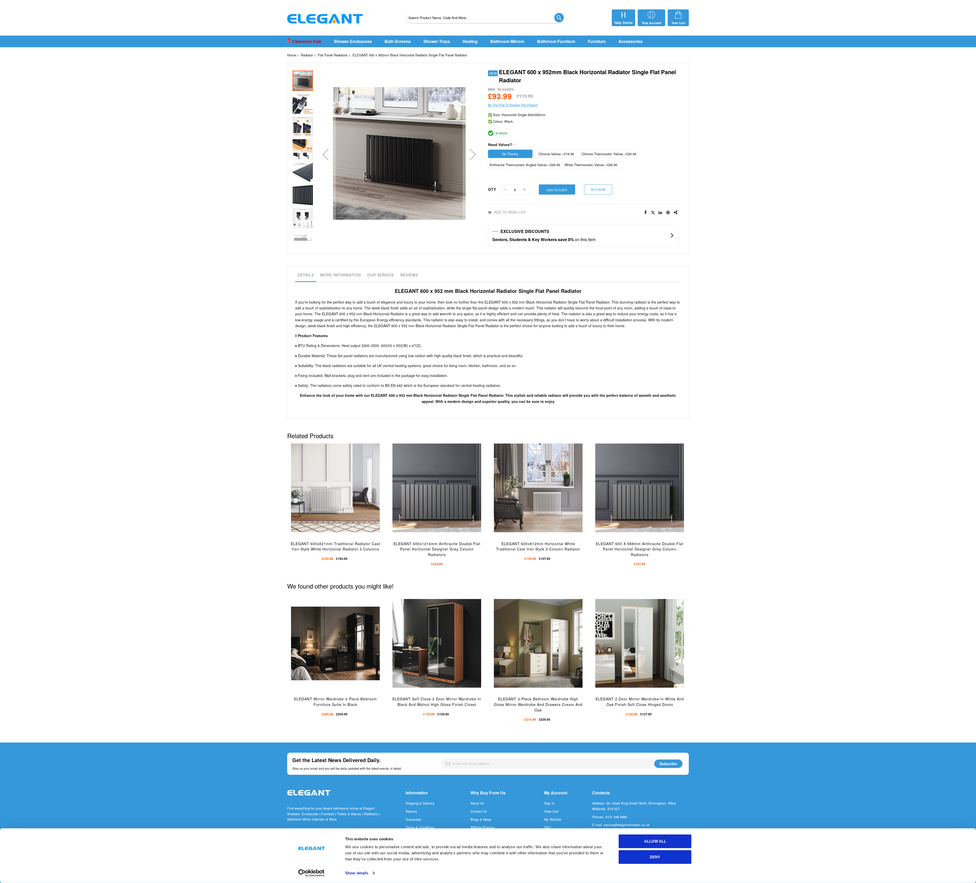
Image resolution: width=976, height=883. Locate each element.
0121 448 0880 (616, 816)
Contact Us (478, 811)
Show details (356, 873)
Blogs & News (480, 819)
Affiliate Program (482, 827)
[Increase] (524, 190)
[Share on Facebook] (645, 212)
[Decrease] (505, 190)
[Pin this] (668, 212)
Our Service (380, 274)
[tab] (305, 276)
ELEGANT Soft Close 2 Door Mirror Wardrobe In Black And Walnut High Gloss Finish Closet (436, 701)
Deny (655, 857)
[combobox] (485, 17)
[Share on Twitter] (652, 212)
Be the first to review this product (513, 105)
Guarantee (413, 819)
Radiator (307, 55)
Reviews (409, 274)
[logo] (308, 798)
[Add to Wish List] (340, 495)
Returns (411, 811)
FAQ (547, 827)
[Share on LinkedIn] (660, 212)
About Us (477, 803)
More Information (340, 274)
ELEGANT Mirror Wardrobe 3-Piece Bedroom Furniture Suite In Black (335, 701)
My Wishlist (552, 819)
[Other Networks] (675, 212)
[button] (325, 154)
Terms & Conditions (420, 827)
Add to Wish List (510, 212)
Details (306, 274)
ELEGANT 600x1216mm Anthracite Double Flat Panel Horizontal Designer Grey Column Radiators (436, 549)
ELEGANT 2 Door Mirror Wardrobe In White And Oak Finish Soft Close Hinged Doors (640, 701)
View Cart (551, 811)
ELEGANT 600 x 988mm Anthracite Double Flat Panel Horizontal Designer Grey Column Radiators (639, 549)
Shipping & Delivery (420, 803)
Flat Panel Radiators (333, 55)
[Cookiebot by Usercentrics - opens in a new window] (311, 873)
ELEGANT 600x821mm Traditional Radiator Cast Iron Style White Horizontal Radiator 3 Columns (335, 546)
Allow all (655, 841)
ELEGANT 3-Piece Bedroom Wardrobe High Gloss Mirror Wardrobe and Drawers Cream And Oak (538, 704)
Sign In (549, 803)
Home (291, 55)
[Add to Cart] (328, 495)
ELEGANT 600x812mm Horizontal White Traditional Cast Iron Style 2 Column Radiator (538, 546)
